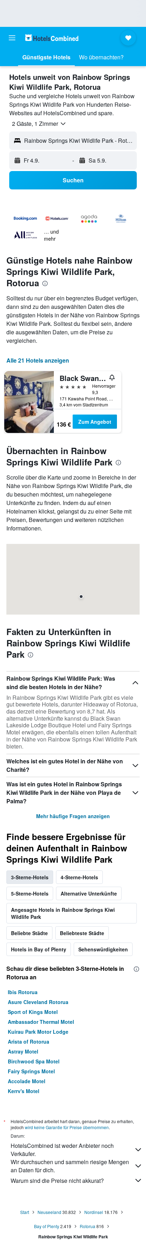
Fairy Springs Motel (31, 1071)
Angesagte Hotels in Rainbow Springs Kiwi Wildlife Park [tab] (63, 913)
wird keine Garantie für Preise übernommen (67, 1127)
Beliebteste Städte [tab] (82, 933)
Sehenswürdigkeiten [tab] (103, 949)
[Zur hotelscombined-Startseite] (51, 37)
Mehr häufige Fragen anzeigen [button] (73, 816)
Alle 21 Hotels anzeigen (37, 360)
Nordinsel (93, 1212)
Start (24, 1212)
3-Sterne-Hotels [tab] (30, 877)
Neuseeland (49, 1212)
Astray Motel (23, 1051)
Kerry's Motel (23, 1091)
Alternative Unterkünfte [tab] (89, 893)
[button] (12, 38)
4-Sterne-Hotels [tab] (79, 877)
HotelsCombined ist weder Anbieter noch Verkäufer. (62, 1150)
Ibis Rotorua (23, 992)
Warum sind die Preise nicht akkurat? (57, 1180)
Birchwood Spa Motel (34, 1061)
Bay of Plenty (46, 1226)
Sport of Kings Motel (33, 1011)
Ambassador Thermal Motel (41, 1021)
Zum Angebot (94, 421)
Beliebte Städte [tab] (29, 933)
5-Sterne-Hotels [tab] (30, 893)
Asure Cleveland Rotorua (38, 1001)
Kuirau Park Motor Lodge (38, 1031)
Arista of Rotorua (28, 1041)
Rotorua (87, 1226)
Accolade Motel (26, 1081)
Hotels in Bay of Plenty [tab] (38, 949)
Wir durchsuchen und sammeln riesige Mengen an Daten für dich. (70, 1166)
